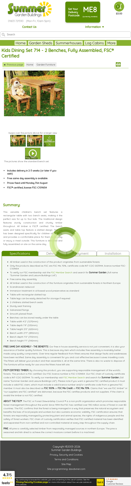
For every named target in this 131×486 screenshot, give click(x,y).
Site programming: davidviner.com (66, 468)
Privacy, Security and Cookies (66, 454)
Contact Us (29, 27)
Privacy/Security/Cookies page (32, 482)
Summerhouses (69, 43)
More (111, 43)
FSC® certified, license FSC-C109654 (27, 187)
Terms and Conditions (66, 459)
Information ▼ (94, 27)
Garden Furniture (46, 64)
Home (21, 43)
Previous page (13, 64)
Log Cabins (94, 43)
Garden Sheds (40, 43)
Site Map (66, 464)
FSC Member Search (61, 272)
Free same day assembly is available (27, 178)
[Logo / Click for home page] (29, 9)
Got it (100, 482)
